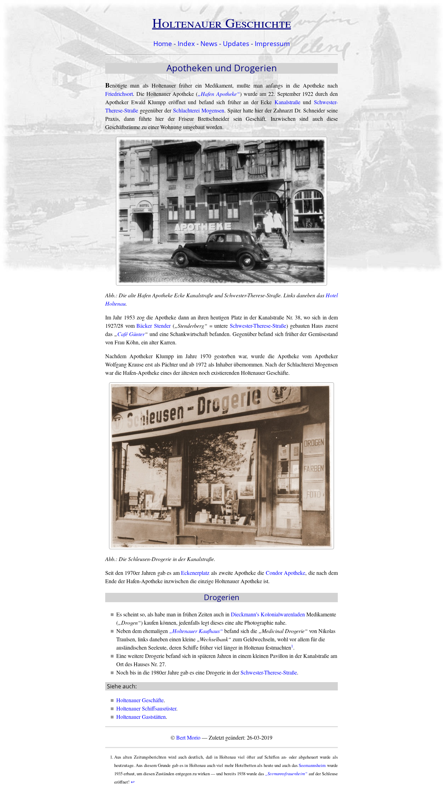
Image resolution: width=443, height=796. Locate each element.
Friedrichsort (119, 93)
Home (162, 43)
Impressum (272, 43)
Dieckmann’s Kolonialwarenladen (268, 614)
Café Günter (131, 333)
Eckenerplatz (195, 572)
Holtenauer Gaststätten (141, 716)
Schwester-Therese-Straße (258, 325)
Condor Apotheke (286, 572)
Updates (236, 43)
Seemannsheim (312, 765)
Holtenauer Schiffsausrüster (146, 708)
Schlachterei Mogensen (198, 110)
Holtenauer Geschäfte (140, 700)
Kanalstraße (287, 102)
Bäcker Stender (153, 325)
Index (186, 43)
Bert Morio (188, 737)
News (208, 43)
